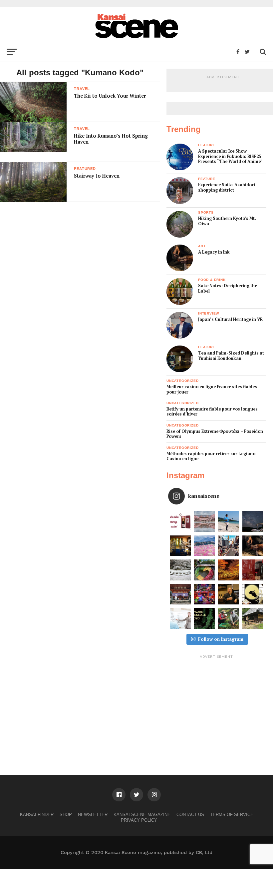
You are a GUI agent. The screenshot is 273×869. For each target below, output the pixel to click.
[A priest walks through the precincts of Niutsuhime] (180, 594)
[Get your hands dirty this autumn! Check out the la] (228, 618)
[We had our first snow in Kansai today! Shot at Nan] (180, 569)
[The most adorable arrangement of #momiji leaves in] (204, 569)
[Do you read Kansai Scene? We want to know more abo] (180, 521)
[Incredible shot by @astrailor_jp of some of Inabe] (204, 545)
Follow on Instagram (220, 639)
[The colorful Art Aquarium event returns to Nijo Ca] (204, 594)
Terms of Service (231, 814)
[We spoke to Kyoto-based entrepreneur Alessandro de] (228, 545)
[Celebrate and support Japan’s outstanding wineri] (252, 569)
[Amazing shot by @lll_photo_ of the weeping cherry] (204, 521)
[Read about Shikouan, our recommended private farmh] (252, 618)
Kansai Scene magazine (142, 814)
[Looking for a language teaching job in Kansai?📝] (180, 618)
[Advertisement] (216, 703)
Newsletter (93, 814)
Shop (66, 814)
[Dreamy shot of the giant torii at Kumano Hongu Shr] (252, 521)
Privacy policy (139, 820)
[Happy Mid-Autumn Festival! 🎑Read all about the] (252, 594)
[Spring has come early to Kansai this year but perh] (228, 521)
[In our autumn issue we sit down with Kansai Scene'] (228, 594)
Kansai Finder (37, 814)
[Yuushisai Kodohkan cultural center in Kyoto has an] (180, 545)
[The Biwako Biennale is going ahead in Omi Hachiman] (204, 618)
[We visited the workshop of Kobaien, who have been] (252, 545)
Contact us (190, 814)
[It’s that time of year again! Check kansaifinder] (228, 569)
